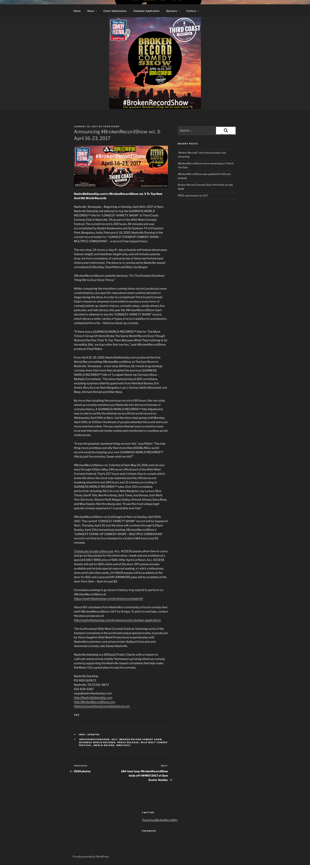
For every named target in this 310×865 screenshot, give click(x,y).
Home (77, 10)
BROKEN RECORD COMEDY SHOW (140, 739)
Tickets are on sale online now (93, 551)
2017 (114, 739)
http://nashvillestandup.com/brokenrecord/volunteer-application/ (117, 620)
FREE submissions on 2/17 (193, 195)
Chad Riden (111, 126)
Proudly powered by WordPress (91, 856)
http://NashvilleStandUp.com (93, 697)
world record (104, 745)
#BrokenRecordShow (94, 739)
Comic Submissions (114, 10)
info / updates (89, 734)
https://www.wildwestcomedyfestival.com (102, 706)
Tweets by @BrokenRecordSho (159, 819)
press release (128, 742)
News (90, 10)
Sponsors (171, 10)
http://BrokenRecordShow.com (94, 702)
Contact (191, 10)
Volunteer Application (146, 10)
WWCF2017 (123, 745)
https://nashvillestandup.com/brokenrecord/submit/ (108, 598)
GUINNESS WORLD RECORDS (97, 742)
